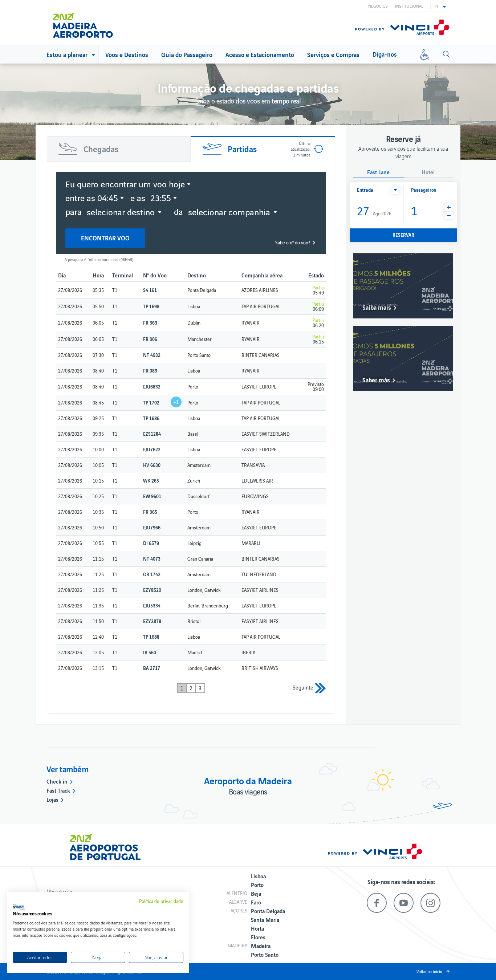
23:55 (160, 197)
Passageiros (423, 189)
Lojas (52, 799)
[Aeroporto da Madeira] (88, 22)
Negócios (378, 6)
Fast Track (58, 790)
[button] (440, 6)
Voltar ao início (429, 971)
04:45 (107, 197)
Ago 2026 (374, 210)
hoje (177, 184)
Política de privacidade (161, 901)
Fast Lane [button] (378, 172)
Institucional (409, 6)
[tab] (119, 149)
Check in (57, 781)
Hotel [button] (428, 172)
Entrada (365, 189)
